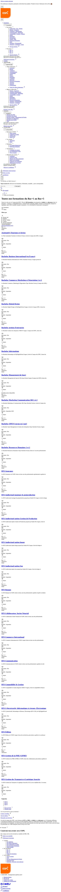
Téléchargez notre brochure (9, 170)
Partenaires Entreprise (15, 146)
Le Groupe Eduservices (15, 145)
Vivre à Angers (13, 152)
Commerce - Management (16, 31)
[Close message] (2, 7)
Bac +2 (11, 50)
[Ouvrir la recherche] (2, 177)
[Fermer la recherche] (2, 179)
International (12, 38)
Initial (11, 142)
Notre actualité (10, 847)
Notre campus (13, 133)
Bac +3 (11, 51)
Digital (11, 35)
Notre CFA (12, 137)
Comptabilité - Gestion (15, 94)
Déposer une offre (11, 114)
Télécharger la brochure (15, 162)
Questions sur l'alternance (13, 118)
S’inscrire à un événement (16, 161)
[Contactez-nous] (1, 188)
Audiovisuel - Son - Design (16, 28)
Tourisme (12, 82)
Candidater (12, 156)
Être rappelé (5, 190)
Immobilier (12, 36)
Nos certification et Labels (13, 844)
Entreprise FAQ (10, 860)
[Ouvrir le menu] (2, 20)
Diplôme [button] (5, 218)
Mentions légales (7, 877)
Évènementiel (13, 85)
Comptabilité (13, 73)
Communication (13, 72)
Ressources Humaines (15, 40)
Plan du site (6, 878)
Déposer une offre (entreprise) (17, 158)
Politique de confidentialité (10, 881)
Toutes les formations (12, 853)
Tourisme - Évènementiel (15, 43)
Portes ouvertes (6, 172)
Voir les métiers (4, 815)
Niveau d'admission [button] (7, 222)
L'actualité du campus (15, 150)
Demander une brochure (6, 817)
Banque (11, 69)
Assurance (12, 68)
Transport (12, 84)
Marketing (12, 80)
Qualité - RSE (13, 39)
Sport (11, 42)
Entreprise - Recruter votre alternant (15, 861)
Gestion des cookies (8, 880)
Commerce (12, 70)
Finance (11, 76)
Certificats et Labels (14, 134)
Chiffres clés (12, 135)
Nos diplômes (10, 841)
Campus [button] (5, 221)
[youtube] (6, 884)
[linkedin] (8, 884)
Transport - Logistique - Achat (17, 44)
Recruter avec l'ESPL (12, 120)
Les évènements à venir (15, 151)
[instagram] (4, 884)
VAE (8, 121)
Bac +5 (11, 52)
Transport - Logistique (15, 102)
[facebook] (2, 884)
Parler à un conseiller (14, 160)
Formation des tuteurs (12, 116)
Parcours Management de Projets (14, 859)
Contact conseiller (5, 813)
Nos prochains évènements (13, 845)
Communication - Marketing (16, 32)
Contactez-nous (13, 157)
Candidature (5, 175)
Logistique (12, 78)
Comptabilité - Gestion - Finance (17, 34)
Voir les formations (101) (7, 225)
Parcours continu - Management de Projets (16, 117)
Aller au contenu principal (7, 1)
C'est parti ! (17, 186)
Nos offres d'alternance (12, 843)
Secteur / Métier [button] (6, 220)
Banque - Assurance (14, 30)
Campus (5, 60)
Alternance (12, 140)
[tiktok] (10, 884)
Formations (6, 22)
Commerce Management (15, 92)
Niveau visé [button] (5, 217)
